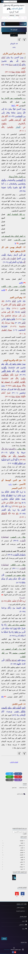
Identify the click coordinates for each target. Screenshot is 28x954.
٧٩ (2, 697)
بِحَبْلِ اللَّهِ (4, 449)
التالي (19, 38)
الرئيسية (22, 24)
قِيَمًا (23, 319)
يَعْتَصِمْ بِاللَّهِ (21, 389)
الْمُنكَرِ (18, 127)
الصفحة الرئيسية (21, 33)
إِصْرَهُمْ (14, 660)
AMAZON (12, 15)
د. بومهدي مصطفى (21, 907)
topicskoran (6, 949)
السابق (24, 38)
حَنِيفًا (11, 65)
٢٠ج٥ (14, 105)
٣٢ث (21, 283)
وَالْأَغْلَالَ (8, 660)
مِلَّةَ (20, 65)
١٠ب (10, 484)
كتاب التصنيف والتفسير (13, 33)
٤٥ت (3, 290)
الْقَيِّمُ (14, 301)
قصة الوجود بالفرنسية (20, 911)
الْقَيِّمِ (23, 323)
